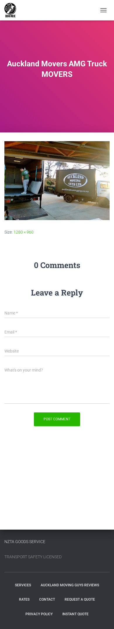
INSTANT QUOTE (75, 614)
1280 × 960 (23, 232)
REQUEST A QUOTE (80, 599)
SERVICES (23, 585)
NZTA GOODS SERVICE (24, 541)
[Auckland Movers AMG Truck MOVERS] (57, 180)
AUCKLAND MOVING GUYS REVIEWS (70, 585)
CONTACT (47, 599)
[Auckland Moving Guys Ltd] (12, 10)
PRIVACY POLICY (39, 614)
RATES (24, 599)
